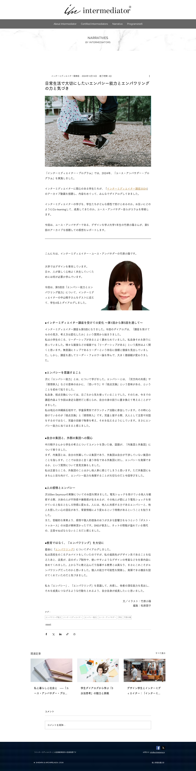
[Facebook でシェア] (46, 634)
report (49, 56)
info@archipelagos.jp (157, 752)
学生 (120, 617)
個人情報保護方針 (158, 762)
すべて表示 (160, 653)
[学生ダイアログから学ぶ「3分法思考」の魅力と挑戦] (98, 670)
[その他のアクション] (149, 76)
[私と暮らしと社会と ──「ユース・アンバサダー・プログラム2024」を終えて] (51, 670)
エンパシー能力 (91, 617)
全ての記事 (36, 56)
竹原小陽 (127, 617)
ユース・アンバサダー (107, 617)
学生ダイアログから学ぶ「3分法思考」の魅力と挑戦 (97, 691)
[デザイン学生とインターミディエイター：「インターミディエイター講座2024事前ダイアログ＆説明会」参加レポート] (144, 670)
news (60, 56)
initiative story (74, 56)
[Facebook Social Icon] (158, 748)
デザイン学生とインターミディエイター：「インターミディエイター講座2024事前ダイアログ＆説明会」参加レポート (144, 691)
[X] (163, 748)
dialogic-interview (94, 56)
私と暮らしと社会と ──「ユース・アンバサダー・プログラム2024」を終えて (51, 691)
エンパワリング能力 (53, 617)
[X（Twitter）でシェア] (53, 634)
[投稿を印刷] (74, 634)
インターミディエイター (72, 617)
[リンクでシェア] (67, 634)
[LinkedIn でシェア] (60, 634)
